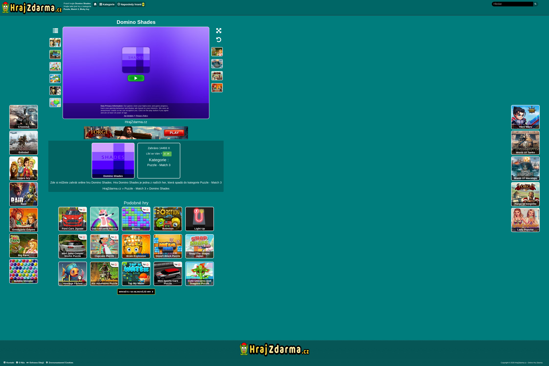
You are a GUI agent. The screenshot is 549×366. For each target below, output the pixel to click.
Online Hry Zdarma (535, 363)
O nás (21, 362)
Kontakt (10, 362)
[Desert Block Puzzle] (168, 246)
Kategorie (108, 4)
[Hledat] (535, 4)
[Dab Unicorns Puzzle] (104, 219)
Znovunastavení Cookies (60, 362)
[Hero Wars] (525, 117)
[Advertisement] (23, 61)
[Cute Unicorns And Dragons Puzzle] (199, 273)
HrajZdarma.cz (112, 188)
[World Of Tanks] (525, 143)
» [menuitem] (114, 188)
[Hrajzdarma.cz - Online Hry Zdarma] (95, 4)
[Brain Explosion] (136, 246)
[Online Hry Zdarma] (274, 350)
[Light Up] (199, 219)
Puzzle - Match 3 (158, 165)
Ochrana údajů (36, 362)
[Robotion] (168, 219)
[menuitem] (159, 188)
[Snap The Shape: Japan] (199, 246)
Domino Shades (159, 188)
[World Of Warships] (525, 168)
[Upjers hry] (23, 168)
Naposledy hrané (132, 4)
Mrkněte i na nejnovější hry (135, 292)
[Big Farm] (23, 245)
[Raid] (23, 194)
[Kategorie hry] (54, 30)
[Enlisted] (23, 143)
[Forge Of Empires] (525, 194)
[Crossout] (23, 117)
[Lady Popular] (525, 220)
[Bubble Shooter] (23, 271)
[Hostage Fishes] (72, 273)
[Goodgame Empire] (23, 220)
